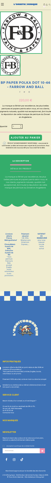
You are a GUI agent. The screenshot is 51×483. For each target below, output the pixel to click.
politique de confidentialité (24, 446)
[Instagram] (14, 459)
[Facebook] (6, 459)
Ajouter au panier (25, 138)
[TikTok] (22, 459)
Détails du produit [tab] (20, 169)
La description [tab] (20, 161)
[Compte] (47, 5)
